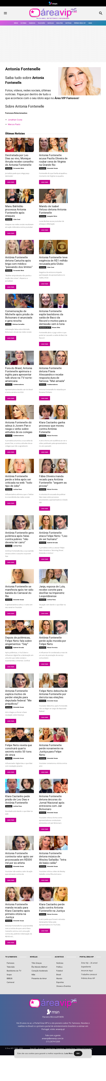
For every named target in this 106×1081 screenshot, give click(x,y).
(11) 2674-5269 (53, 1041)
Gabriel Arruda (52, 543)
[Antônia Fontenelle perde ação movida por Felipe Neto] (53, 627)
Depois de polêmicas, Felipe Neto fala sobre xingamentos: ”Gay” (18, 641)
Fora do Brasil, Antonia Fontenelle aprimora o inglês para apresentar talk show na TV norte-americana (18, 375)
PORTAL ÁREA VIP (87, 957)
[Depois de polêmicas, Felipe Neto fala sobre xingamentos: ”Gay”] (19, 627)
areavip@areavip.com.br (53, 1038)
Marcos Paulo (14, 124)
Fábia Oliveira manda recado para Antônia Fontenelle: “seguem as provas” (53, 481)
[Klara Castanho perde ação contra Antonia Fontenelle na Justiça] (53, 894)
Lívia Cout (16, 219)
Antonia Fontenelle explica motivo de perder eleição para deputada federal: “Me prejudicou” (18, 697)
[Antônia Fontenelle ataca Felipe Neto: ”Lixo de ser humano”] (53, 522)
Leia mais (10, 182)
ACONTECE (59, 957)
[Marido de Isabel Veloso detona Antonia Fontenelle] (53, 196)
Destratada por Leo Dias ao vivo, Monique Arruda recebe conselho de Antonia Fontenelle (19, 160)
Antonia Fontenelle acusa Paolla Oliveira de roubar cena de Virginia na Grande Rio (53, 160)
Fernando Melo (18, 168)
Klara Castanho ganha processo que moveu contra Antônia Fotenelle (52, 427)
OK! (78, 1053)
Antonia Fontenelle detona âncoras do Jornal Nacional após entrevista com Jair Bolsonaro (51, 803)
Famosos (9, 168)
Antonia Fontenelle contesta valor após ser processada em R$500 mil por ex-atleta (19, 858)
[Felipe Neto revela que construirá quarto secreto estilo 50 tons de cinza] (19, 735)
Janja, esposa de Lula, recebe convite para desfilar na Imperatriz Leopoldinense (52, 591)
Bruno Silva (56, 327)
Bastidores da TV (45, 327)
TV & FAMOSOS (11, 957)
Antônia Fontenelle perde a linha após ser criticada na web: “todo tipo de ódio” (18, 481)
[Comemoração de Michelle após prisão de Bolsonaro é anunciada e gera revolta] (19, 301)
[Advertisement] (88, 148)
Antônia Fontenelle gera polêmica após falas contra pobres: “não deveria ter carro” (19, 537)
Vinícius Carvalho (18, 324)
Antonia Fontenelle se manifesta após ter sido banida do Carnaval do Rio (19, 591)
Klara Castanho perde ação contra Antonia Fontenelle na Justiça (52, 907)
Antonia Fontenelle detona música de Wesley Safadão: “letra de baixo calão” (52, 858)
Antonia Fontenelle (29, 106)
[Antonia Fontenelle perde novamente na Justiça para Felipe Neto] (53, 735)
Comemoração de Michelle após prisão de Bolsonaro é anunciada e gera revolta (19, 316)
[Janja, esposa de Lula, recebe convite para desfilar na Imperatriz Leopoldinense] (53, 576)
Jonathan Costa (15, 119)
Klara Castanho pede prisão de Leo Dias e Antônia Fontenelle (17, 799)
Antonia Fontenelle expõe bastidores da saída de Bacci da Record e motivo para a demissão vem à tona (52, 318)
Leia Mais (68, 1053)
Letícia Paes (17, 489)
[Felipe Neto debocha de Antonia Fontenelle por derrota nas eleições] (53, 680)
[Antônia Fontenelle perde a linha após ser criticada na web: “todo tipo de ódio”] (19, 466)
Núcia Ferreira (52, 435)
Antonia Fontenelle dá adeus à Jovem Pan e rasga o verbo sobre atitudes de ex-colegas (18, 427)
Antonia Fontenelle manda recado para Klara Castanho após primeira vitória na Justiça (17, 911)
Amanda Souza (52, 168)
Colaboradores (18, 384)
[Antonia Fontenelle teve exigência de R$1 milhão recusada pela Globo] (53, 247)
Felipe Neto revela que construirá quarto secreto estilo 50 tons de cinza (18, 750)
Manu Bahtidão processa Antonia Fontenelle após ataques (15, 211)
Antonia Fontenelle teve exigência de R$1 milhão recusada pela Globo (53, 260)
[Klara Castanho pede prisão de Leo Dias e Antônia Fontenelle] (19, 786)
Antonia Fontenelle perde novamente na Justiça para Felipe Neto (51, 750)
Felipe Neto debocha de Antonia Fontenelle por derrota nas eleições (53, 694)
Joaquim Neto (52, 216)
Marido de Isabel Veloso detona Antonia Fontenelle (52, 209)
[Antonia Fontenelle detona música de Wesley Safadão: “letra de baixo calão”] (53, 843)
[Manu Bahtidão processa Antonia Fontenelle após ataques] (19, 196)
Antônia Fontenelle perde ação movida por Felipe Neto (52, 641)
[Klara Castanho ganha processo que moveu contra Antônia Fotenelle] (53, 412)
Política (8, 324)
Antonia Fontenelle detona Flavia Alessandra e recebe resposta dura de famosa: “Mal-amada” (52, 375)
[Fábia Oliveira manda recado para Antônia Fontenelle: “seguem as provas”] (53, 466)
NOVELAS (33, 957)
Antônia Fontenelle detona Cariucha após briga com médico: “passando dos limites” (19, 262)
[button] (92, 13)
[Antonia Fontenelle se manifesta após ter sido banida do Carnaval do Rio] (19, 576)
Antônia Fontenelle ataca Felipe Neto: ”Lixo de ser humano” (53, 536)
